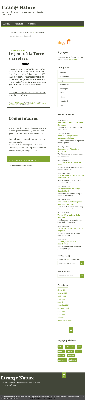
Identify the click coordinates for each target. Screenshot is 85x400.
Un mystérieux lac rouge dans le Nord (69, 189)
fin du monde (36, 103)
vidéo (60, 347)
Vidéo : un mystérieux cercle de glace (70, 229)
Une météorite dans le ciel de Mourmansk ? (71, 176)
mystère (61, 356)
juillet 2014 (62, 296)
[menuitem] (6, 23)
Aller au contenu (7, 2)
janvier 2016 (62, 293)
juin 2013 (61, 317)
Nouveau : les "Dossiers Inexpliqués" (68, 150)
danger (29, 103)
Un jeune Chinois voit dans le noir (20, 36)
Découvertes (64, 85)
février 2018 (62, 290)
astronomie (70, 347)
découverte (62, 360)
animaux (72, 360)
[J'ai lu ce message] (83, 396)
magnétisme (13, 104)
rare (79, 347)
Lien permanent (15, 102)
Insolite (71, 356)
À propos (32, 23)
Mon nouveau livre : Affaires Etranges (70, 123)
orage (44, 103)
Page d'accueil (39, 32)
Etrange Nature (18, 7)
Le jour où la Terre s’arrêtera (26, 56)
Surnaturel (64, 101)
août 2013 (61, 311)
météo (78, 351)
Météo (34, 102)
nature (17, 103)
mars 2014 (61, 302)
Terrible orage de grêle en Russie (69, 163)
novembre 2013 (63, 308)
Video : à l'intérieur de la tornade (69, 216)
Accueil (6, 23)
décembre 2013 (63, 305)
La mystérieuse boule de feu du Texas (21, 32)
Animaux (63, 72)
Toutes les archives (65, 321)
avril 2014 (61, 299)
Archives (19, 23)
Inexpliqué (64, 89)
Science (62, 97)
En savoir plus (13, 398)
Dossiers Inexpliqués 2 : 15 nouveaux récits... (70, 136)
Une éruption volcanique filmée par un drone (70, 203)
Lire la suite (73, 59)
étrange (11, 103)
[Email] (71, 330)
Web (61, 105)
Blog (61, 80)
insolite (23, 103)
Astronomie (64, 76)
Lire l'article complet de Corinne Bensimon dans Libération (27, 94)
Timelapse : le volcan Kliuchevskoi (67, 242)
